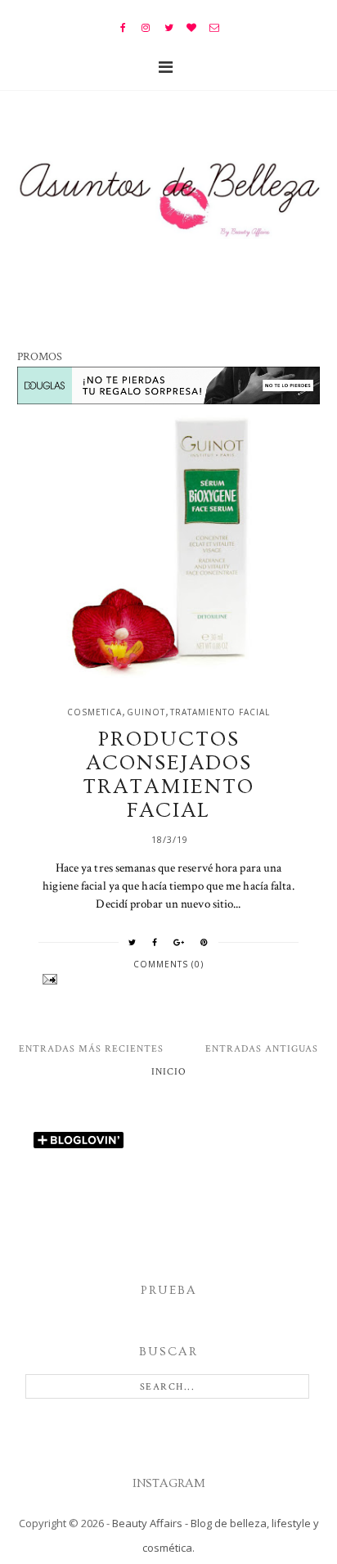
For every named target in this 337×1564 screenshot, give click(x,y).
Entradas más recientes (91, 1049)
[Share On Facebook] (155, 942)
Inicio (168, 1072)
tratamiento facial (220, 712)
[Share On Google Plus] (179, 942)
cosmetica (94, 712)
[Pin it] (204, 942)
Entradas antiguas (261, 1049)
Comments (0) (168, 964)
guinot (146, 712)
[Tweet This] (132, 942)
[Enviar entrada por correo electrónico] (168, 979)
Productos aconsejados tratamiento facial (168, 775)
